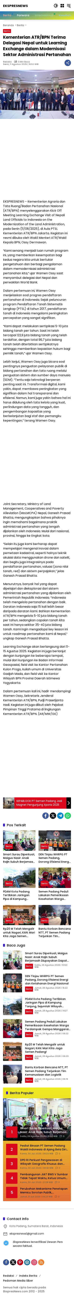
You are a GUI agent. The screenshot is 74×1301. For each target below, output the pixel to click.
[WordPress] (27, 1262)
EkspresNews (15, 5)
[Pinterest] (20, 1262)
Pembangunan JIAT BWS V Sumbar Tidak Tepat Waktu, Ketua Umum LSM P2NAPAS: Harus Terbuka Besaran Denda (44, 1176)
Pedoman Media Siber (18, 1281)
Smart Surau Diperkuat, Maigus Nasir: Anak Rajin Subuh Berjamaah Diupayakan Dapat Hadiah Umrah (19, 858)
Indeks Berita (28, 1276)
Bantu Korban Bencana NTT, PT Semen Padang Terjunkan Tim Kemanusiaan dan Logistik (55, 932)
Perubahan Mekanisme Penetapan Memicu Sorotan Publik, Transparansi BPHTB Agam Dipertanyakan (44, 1190)
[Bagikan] (68, 63)
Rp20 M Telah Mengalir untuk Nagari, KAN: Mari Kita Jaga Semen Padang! (19, 932)
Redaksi (7, 62)
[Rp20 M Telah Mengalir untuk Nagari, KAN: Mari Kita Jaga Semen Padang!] (19, 915)
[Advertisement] (37, 161)
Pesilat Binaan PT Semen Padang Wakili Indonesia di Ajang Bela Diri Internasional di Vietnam (43, 1147)
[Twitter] (53, 815)
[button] (56, 5)
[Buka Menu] (62, 5)
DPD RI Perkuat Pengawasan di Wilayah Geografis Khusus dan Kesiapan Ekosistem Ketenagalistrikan (41, 1162)
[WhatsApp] (68, 815)
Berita (7, 30)
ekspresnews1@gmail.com (26, 1233)
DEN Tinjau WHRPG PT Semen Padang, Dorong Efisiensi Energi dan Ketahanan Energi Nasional (54, 858)
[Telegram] (60, 815)
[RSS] (41, 1262)
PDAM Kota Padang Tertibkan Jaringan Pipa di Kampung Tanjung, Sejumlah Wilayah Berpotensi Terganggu (16, 895)
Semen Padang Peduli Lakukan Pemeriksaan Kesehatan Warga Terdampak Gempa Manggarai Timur (53, 895)
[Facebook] (45, 815)
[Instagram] (34, 1262)
